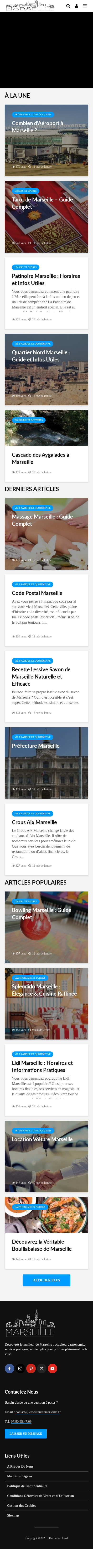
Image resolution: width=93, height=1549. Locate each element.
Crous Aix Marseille (34, 822)
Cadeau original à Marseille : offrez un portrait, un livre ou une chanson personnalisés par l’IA (46, 42)
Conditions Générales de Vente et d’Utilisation (40, 1496)
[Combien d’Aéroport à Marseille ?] (46, 140)
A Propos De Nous (20, 1466)
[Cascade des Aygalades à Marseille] (46, 428)
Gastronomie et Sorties (30, 977)
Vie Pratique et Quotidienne (33, 343)
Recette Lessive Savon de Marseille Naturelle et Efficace (41, 677)
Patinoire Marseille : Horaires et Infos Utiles (46, 280)
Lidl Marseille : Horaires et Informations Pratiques (42, 1067)
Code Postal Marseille (37, 593)
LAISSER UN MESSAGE (26, 1433)
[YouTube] (52, 1368)
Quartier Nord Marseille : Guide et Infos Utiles (41, 356)
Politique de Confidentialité (27, 1486)
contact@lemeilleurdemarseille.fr (38, 1412)
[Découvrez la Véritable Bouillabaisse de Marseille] (46, 1215)
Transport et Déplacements (33, 114)
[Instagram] (20, 1368)
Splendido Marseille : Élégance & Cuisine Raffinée (44, 990)
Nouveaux (14, 20)
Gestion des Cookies (21, 1505)
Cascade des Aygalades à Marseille (40, 458)
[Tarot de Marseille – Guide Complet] (46, 216)
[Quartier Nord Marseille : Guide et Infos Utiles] (46, 369)
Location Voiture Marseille (42, 1139)
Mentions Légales (19, 1476)
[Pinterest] (31, 1368)
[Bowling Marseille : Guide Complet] (46, 927)
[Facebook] (9, 1368)
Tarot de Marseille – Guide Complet (42, 203)
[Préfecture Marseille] (46, 763)
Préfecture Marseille (36, 746)
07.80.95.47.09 (21, 1421)
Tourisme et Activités (29, 420)
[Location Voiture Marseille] (46, 1156)
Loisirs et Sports (26, 191)
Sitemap (13, 1515)
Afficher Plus (46, 1280)
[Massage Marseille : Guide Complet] (46, 533)
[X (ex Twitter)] (41, 1368)
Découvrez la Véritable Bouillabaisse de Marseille (42, 1245)
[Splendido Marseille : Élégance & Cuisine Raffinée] (46, 1003)
